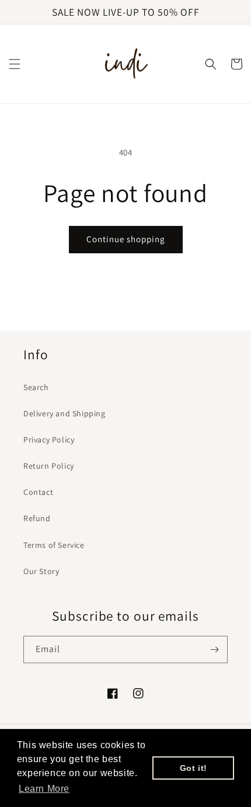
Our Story (41, 571)
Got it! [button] (193, 768)
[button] (14, 64)
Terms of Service (54, 545)
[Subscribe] (214, 649)
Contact (38, 492)
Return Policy (48, 466)
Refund (37, 518)
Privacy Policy (48, 439)
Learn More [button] (44, 789)
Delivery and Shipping (64, 413)
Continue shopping (125, 239)
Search (36, 387)
